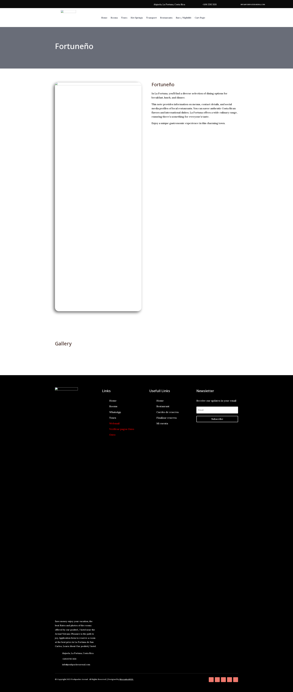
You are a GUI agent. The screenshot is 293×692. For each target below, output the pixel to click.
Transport (151, 18)
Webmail (114, 423)
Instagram (219, 326)
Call (74, 326)
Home (104, 18)
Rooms (114, 18)
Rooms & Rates (224, 17)
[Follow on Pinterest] (223, 679)
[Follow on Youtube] (235, 679)
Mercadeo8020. (126, 679)
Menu (122, 326)
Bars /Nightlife (183, 18)
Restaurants (166, 18)
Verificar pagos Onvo (121, 429)
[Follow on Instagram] (229, 679)
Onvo (112, 434)
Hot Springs (137, 18)
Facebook (170, 326)
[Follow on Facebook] (211, 679)
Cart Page (200, 18)
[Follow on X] (217, 679)
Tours (124, 18)
